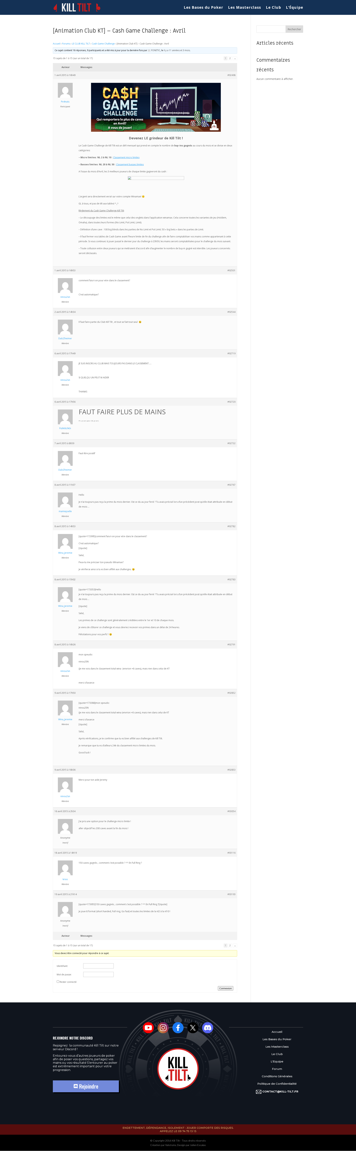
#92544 (231, 312)
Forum (277, 1069)
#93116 (231, 852)
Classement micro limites (126, 157)
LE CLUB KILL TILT (81, 43)
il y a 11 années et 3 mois (177, 50)
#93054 (231, 811)
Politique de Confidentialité (277, 1084)
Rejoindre (88, 1086)
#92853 (231, 769)
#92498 (231, 75)
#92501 (231, 270)
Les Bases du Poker (203, 8)
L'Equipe (277, 1061)
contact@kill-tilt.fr (280, 1091)
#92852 (231, 692)
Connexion (225, 988)
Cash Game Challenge (103, 43)
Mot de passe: (64, 974)
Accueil (56, 43)
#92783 (231, 579)
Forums (66, 43)
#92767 (231, 484)
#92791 (231, 644)
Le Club (273, 8)
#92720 (231, 401)
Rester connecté (68, 982)
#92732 (231, 443)
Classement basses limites (130, 164)
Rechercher (294, 29)
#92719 (231, 353)
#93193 (231, 894)
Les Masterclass (244, 8)
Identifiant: (62, 966)
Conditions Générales (277, 1076)
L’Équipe (294, 8)
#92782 (231, 526)
